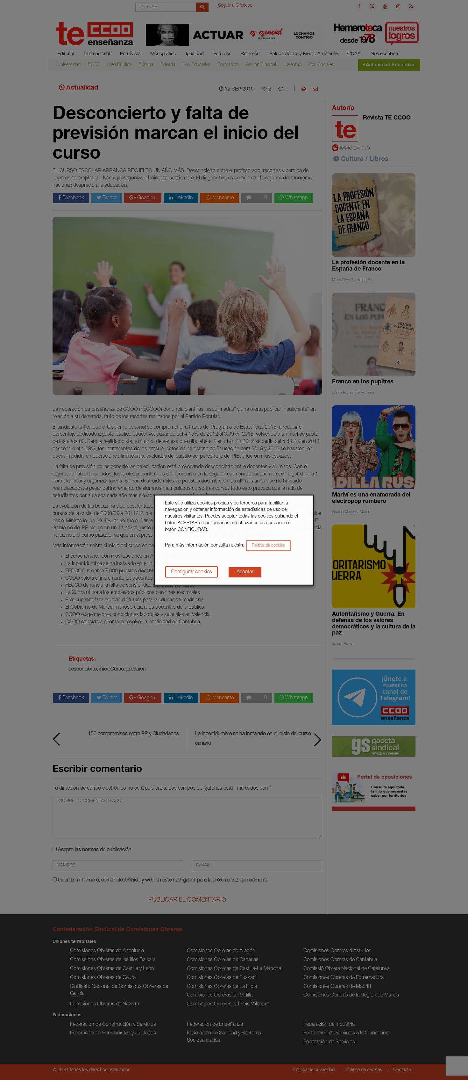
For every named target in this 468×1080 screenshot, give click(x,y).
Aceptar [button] (245, 572)
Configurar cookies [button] (191, 572)
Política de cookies (268, 546)
